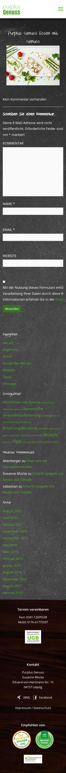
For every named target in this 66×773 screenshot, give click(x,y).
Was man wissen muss (45, 442)
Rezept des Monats (17, 363)
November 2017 (15, 579)
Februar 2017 (13, 593)
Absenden (12, 309)
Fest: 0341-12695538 (33, 617)
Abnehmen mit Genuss (22, 402)
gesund (6, 435)
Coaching (14, 422)
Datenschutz (42, 708)
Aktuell (8, 343)
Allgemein (10, 349)
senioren (7, 442)
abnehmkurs (48, 402)
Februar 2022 (13, 524)
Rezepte (9, 370)
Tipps (7, 377)
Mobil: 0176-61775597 (33, 622)
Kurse (7, 356)
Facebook (45, 697)
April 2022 (10, 517)
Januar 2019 (12, 565)
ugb (33, 636)
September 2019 (15, 538)
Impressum (23, 708)
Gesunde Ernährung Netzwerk (33, 759)
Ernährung (25, 422)
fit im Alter (43, 428)
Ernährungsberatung (20, 428)
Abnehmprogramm (12, 409)
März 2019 (11, 552)
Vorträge (9, 383)
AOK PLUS (44, 740)
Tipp (17, 441)
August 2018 (12, 572)
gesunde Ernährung (21, 435)
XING (26, 697)
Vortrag (26, 442)
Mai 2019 (10, 545)
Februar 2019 (13, 558)
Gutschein (37, 435)
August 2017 (12, 586)
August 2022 (12, 511)
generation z (56, 428)
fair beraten (21, 740)
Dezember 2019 (15, 531)
